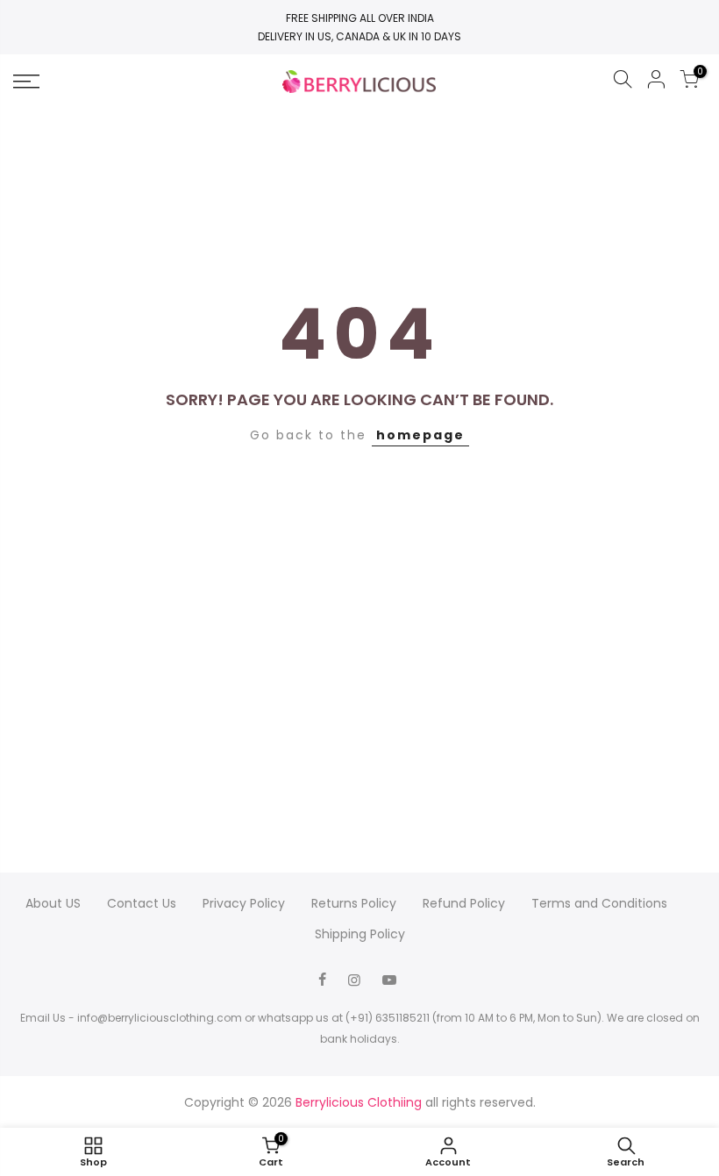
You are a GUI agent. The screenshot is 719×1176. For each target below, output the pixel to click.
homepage (420, 435)
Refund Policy (464, 903)
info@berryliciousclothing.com (159, 1017)
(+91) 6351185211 (387, 1017)
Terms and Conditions (599, 903)
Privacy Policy (244, 903)
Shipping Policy (360, 934)
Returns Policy (353, 903)
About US (53, 903)
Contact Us (141, 903)
